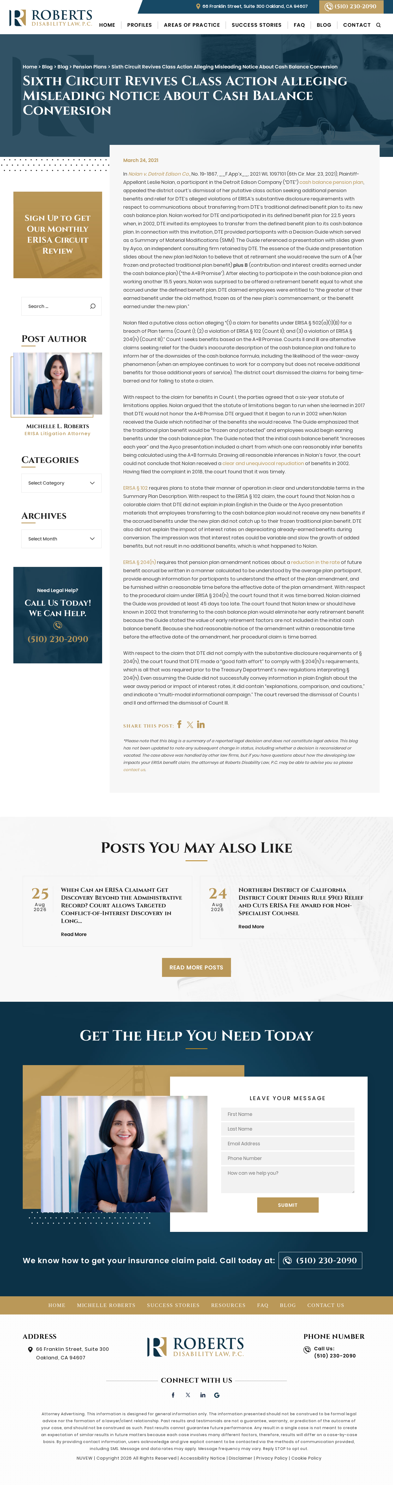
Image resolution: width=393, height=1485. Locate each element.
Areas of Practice (192, 25)
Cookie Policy (306, 1458)
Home (107, 25)
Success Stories (257, 25)
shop (201, 724)
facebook (180, 724)
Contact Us (326, 1305)
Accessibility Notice (202, 1458)
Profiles (139, 25)
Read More (74, 934)
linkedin (202, 1395)
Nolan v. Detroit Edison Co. (159, 174)
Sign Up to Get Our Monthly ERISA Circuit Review (58, 235)
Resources (228, 1305)
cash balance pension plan (331, 182)
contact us (134, 769)
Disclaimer (241, 1458)
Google (217, 1395)
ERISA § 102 (135, 488)
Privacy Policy (272, 1458)
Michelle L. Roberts (57, 426)
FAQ (299, 25)
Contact (357, 25)
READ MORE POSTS (196, 967)
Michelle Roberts (106, 1305)
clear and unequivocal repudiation (263, 463)
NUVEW (85, 1458)
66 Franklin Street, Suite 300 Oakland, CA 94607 (255, 6)
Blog (324, 25)
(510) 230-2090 (355, 6)
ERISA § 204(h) (139, 562)
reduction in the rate (315, 562)
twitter (190, 724)
